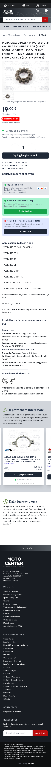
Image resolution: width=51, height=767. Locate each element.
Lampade (7, 693)
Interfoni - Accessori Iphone (14, 664)
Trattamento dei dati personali (15, 607)
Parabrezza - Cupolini (12, 661)
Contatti (6, 614)
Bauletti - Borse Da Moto (13, 680)
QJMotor (6, 699)
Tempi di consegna (10, 591)
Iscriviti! (38, 733)
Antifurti (6, 667)
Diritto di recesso (10, 604)
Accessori (7, 690)
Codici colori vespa (10, 620)
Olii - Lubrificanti (9, 658)
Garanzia (6, 601)
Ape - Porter (8, 648)
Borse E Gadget (9, 671)
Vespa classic (8, 639)
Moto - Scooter (9, 696)
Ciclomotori (8, 652)
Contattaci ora (25, 211)
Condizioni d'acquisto (11, 610)
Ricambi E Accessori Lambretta (15, 645)
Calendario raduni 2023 (12, 626)
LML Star (6, 655)
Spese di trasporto (10, 598)
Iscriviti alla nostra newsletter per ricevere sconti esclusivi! (23, 725)
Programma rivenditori (12, 712)
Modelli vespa (8, 623)
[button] (17, 483)
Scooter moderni (9, 642)
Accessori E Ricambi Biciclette (15, 686)
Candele (6, 674)
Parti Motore (9, 464)
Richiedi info (25, 231)
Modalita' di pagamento (12, 595)
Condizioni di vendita (11, 617)
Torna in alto (26, 548)
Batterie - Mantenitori (11, 677)
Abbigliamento (9, 683)
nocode (31, 763)
